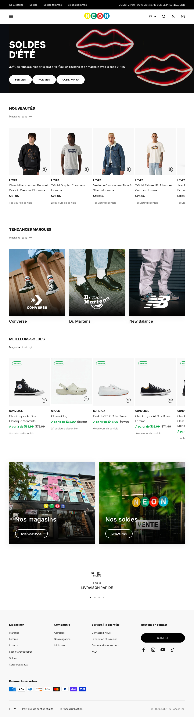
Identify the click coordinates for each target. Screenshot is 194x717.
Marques (14, 633)
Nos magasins (62, 639)
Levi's (13, 180)
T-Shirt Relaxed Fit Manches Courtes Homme (153, 188)
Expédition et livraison (104, 639)
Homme (14, 645)
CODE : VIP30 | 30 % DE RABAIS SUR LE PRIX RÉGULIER (152, 5)
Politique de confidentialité (37, 709)
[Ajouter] (44, 169)
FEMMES (20, 79)
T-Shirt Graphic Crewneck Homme (68, 188)
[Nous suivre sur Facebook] (143, 649)
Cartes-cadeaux (18, 664)
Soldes (34, 5)
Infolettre (59, 645)
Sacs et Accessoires (21, 652)
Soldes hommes (77, 5)
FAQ (94, 652)
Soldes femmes (53, 5)
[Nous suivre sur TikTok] (172, 649)
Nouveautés (16, 5)
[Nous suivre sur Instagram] (153, 649)
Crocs (55, 411)
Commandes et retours (105, 645)
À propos (59, 633)
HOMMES (44, 79)
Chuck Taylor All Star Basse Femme (153, 418)
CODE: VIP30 (71, 79)
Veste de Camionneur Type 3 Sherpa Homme (112, 188)
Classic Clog (59, 416)
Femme (13, 639)
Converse (16, 411)
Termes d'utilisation (71, 709)
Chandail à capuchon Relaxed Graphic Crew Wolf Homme (28, 188)
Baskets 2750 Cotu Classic (110, 416)
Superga (99, 411)
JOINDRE (163, 637)
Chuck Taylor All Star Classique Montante (22, 418)
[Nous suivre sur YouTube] (162, 649)
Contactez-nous (101, 633)
